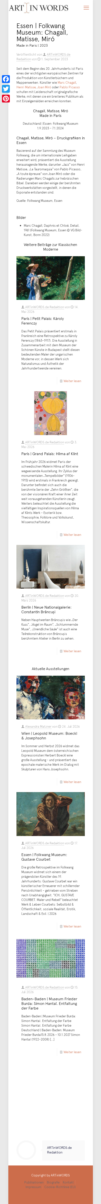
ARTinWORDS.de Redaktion (44, 307)
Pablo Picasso (70, 87)
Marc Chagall (67, 82)
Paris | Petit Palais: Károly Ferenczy (42, 321)
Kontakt (68, 1182)
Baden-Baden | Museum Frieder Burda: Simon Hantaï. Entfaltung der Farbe (49, 1003)
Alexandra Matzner (38, 726)
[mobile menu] (86, 7)
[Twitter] (6, 89)
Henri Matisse (26, 87)
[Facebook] (6, 79)
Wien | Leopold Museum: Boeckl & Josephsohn (49, 735)
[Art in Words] (38, 7)
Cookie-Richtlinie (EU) (60, 1187)
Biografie (53, 1182)
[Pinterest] (6, 98)
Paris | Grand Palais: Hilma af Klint (49, 453)
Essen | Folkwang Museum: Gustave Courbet (44, 857)
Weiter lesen (72, 381)
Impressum (33, 1187)
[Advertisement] (50, 1100)
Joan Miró (44, 87)
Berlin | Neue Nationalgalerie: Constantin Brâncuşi (46, 609)
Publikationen (34, 1182)
